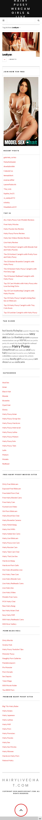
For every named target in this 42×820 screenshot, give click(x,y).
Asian (4, 387)
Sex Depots (6, 676)
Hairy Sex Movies (9, 747)
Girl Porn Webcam (9, 511)
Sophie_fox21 (9, 193)
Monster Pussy (8, 654)
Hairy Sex (6, 742)
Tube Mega (7, 681)
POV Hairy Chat (8, 601)
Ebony (4, 409)
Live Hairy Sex (8, 588)
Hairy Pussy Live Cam (11, 543)
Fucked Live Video (9, 507)
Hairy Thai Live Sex (10, 556)
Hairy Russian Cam (9, 547)
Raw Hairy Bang (8, 606)
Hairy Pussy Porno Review (14, 233)
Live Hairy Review (11, 242)
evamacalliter (9, 180)
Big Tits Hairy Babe (10, 706)
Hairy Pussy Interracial (11, 427)
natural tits (23, 356)
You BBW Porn (8, 690)
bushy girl (15, 358)
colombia (6, 356)
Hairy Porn (6, 729)
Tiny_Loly (7, 189)
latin (10, 347)
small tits (14, 343)
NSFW (23, 340)
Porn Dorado (7, 672)
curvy (26, 353)
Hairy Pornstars (8, 733)
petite (35, 340)
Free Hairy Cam (8, 502)
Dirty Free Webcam (10, 484)
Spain (20, 343)
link (39, 783)
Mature (5, 455)
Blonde (5, 396)
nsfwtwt (9, 334)
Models (5, 459)
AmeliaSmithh (9, 166)
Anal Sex (5, 382)
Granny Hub (7, 645)
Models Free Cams (9, 597)
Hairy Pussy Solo (9, 441)
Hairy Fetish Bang (9, 525)
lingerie (26, 343)
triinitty (7, 202)
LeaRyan (7, 54)
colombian (18, 334)
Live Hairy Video (9, 592)
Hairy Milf (6, 724)
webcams (20, 362)
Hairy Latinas (7, 720)
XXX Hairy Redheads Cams (13, 619)
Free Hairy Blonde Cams (12, 497)
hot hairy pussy (27, 359)
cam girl (16, 340)
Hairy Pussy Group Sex (11, 418)
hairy (5, 352)
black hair (12, 353)
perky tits (6, 343)
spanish (26, 331)
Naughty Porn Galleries (11, 658)
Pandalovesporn (8, 663)
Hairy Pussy (21, 346)
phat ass (29, 340)
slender (26, 334)
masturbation (7, 340)
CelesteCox (8, 171)
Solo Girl (10, 337)
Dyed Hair (6, 405)
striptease (34, 337)
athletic (31, 356)
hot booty (7, 330)
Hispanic (32, 331)
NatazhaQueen (10, 162)
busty (33, 350)
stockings (6, 359)
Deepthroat (8, 349)
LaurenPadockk (10, 184)
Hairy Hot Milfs (8, 529)
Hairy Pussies (7, 738)
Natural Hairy (7, 760)
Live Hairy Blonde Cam (11, 579)
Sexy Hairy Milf (8, 615)
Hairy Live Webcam (10, 538)
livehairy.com (22, 337)
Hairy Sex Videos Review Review (17, 238)
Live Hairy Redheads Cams (13, 583)
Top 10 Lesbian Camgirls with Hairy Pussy (20, 312)
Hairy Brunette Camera (11, 520)
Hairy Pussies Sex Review (14, 229)
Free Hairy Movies (11, 224)
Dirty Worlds (7, 640)
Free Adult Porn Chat (10, 493)
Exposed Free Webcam (11, 488)
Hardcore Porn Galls (10, 565)
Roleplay (18, 330)
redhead (33, 343)
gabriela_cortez (10, 157)
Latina (5, 346)
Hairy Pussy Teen (9, 446)
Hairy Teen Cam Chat (10, 552)
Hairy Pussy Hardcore (11, 423)
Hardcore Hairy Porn (10, 756)
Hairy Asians (7, 711)
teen (17, 350)
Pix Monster (7, 667)
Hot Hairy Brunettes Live (12, 570)
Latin (4, 450)
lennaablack (8, 175)
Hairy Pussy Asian (9, 414)
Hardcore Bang (8, 561)
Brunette (13, 59)
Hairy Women (8, 751)
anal (28, 349)
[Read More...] (4, 59)
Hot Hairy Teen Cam (10, 574)
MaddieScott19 (10, 207)
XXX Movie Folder (9, 685)
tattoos (31, 353)
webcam (22, 350)
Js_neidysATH (9, 198)
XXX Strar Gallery (9, 624)
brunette (19, 353)
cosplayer (14, 356)
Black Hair (6, 391)
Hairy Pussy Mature (10, 437)
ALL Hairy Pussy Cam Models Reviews (19, 220)
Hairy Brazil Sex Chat (10, 516)
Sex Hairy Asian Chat (10, 610)
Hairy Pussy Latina (9, 432)
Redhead (5, 464)
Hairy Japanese (8, 715)
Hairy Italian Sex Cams (11, 534)
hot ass (11, 362)
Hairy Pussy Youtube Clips (12, 649)
